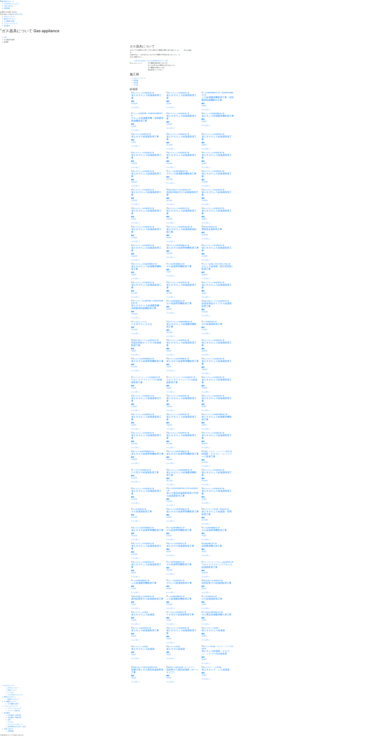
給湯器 (136, 83)
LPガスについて (9, 16)
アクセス (11, 722)
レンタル (11, 692)
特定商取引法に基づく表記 (17, 726)
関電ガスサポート (10, 19)
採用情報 (7, 8)
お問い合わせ (8, 6)
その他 (136, 85)
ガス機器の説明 (9, 21)
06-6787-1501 (17, 14)
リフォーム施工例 (14, 711)
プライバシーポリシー (15, 724)
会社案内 (7, 26)
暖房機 (136, 80)
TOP (5, 37)
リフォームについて (10, 23)
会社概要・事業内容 (14, 717)
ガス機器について (10, 701)
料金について (12, 690)
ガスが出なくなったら (11, 4)
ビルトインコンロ (140, 78)
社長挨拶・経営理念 (14, 715)
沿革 (9, 720)
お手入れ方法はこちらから (151, 61)
